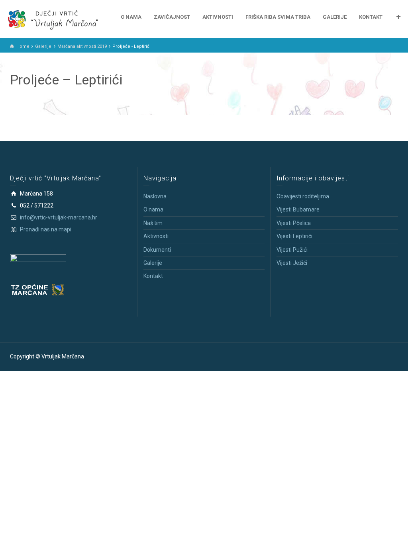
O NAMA (131, 17)
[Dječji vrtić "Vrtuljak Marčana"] (53, 19)
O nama (153, 209)
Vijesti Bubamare (298, 209)
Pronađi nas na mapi (45, 229)
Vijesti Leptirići (294, 236)
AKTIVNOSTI (217, 17)
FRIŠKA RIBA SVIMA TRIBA (277, 17)
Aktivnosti (156, 236)
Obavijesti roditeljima (303, 196)
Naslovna (155, 196)
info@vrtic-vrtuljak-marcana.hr (58, 217)
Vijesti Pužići (292, 250)
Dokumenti (157, 250)
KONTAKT (370, 17)
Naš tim (153, 223)
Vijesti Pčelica (294, 223)
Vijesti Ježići (292, 263)
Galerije (152, 263)
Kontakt (153, 276)
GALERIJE (335, 17)
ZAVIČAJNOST (172, 17)
